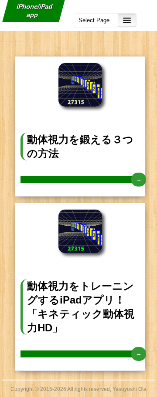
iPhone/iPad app (35, 11)
